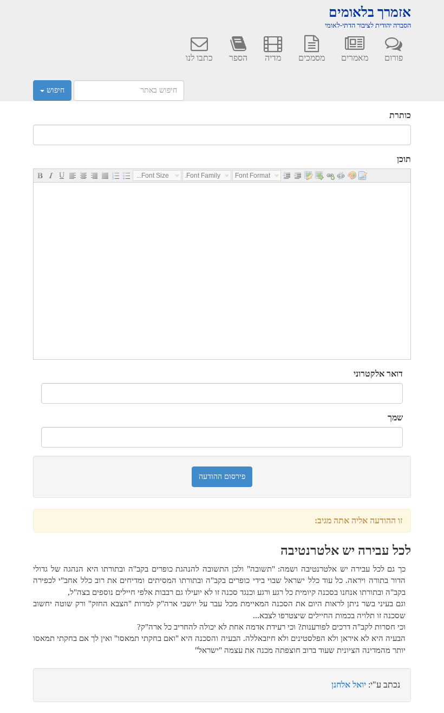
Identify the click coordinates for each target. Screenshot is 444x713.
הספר (238, 57)
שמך (395, 417)
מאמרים (354, 57)
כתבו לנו (199, 57)
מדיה (273, 57)
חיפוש (54, 90)
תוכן (404, 159)
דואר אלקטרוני (378, 373)
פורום (393, 57)
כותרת (400, 115)
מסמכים (311, 57)
